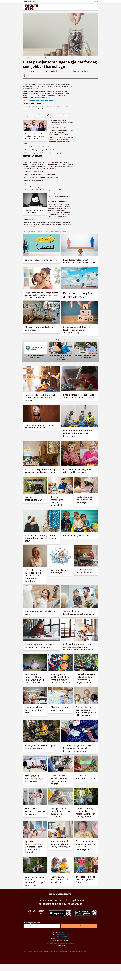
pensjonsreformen (55, 231)
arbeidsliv (46, 231)
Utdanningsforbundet (62, 936)
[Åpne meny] (97, 2)
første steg (32, 231)
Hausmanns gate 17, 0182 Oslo (62, 938)
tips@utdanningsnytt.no (62, 934)
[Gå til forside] (29, 1)
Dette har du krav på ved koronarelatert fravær (41, 100)
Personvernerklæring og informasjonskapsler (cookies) (60, 943)
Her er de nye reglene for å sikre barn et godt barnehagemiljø (45, 153)
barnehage (39, 231)
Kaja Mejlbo (65, 932)
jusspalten (64, 231)
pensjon (26, 231)
